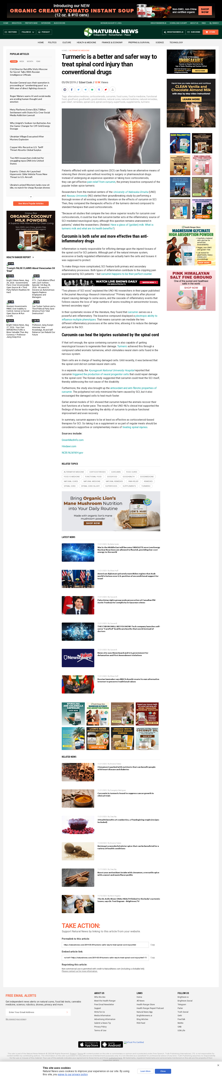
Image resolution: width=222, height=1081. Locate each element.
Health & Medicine (86, 42)
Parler (180, 1008)
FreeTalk (181, 1019)
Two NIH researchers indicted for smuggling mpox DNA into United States (27, 160)
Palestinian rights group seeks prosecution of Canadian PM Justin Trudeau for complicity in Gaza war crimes (126, 601)
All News (140, 1001)
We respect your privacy (16, 1019)
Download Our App (178, 23)
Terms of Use (100, 1030)
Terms (80, 1054)
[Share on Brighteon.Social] (65, 90)
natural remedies (148, 99)
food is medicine (137, 96)
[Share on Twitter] (78, 90)
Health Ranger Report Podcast (150, 1008)
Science (160, 42)
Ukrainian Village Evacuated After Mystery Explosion (27, 138)
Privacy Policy (100, 1027)
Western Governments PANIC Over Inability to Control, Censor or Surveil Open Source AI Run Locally (18, 311)
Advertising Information (104, 1019)
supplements (133, 102)
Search (215, 23)
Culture (66, 42)
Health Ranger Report (19, 257)
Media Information (102, 1015)
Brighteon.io (183, 997)
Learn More (145, 1071)
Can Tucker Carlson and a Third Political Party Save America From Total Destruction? (43, 310)
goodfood (73, 99)
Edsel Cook (85, 82)
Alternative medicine (79, 51)
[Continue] (67, 1012)
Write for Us (99, 1012)
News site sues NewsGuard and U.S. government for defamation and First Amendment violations (123, 654)
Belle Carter (114, 544)
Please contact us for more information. (80, 971)
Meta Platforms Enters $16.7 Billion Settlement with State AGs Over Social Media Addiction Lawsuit (30, 112)
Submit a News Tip (102, 1023)
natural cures (113, 99)
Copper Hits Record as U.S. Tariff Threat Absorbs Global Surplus (26, 148)
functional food (93, 477)
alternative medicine (78, 96)
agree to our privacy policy (73, 1074)
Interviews (45, 23)
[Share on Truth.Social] (99, 90)
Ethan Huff (114, 571)
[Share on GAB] (92, 90)
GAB (180, 1027)
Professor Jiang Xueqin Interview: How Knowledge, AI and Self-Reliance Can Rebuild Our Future (43, 330)
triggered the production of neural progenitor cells (100, 374)
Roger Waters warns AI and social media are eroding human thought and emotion (30, 99)
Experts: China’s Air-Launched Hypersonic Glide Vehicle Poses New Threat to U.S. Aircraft (28, 174)
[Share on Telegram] (85, 90)
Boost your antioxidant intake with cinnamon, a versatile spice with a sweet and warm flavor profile (128, 873)
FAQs (204, 23)
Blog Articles (142, 1019)
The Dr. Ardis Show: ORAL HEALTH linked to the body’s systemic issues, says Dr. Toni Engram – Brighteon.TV (129, 900)
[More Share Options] (113, 90)
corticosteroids (97, 96)
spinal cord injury (104, 102)
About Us (194, 23)
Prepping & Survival (139, 42)
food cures (122, 96)
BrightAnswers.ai (158, 23)
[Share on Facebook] (72, 90)
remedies (78, 102)
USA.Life (181, 1030)
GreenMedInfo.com (73, 440)
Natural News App (144, 1012)
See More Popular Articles (31, 203)
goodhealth (84, 99)
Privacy (73, 1054)
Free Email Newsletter (104, 1004)
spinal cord (89, 102)
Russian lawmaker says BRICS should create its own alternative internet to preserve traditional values (128, 680)
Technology (176, 42)
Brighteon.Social (185, 1001)
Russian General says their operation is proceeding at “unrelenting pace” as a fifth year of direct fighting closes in (29, 85)
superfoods (119, 102)
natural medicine (130, 99)
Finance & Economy (112, 42)
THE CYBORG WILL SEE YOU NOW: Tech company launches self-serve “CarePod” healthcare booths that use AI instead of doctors (129, 628)
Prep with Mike (31, 23)
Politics (52, 42)
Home (5, 23)
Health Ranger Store (146, 1004)
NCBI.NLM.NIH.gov (72, 452)
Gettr (180, 1015)
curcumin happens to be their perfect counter (126, 273)
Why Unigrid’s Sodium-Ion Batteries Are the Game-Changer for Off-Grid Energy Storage (30, 126)
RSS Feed (141, 1023)
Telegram (182, 1004)
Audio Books (59, 23)
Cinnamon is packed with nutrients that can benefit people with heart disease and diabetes (127, 768)
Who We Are (99, 997)
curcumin (111, 96)
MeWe (180, 1023)
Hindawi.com (69, 446)
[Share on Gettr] (106, 90)
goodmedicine (98, 99)
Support (97, 1008)
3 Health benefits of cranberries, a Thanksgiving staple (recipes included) (128, 821)
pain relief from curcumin (101, 181)
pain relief (67, 102)
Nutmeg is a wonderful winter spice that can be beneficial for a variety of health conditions (128, 847)
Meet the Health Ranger (105, 1001)
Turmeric (122, 346)
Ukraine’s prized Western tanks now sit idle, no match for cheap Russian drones (30, 186)
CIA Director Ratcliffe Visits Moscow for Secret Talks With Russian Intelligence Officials (28, 72)
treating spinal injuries (135, 427)
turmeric (145, 102)
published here (115, 1058)
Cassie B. (114, 597)
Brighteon (16, 23)
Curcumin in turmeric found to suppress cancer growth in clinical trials (126, 794)
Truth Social (183, 1012)
